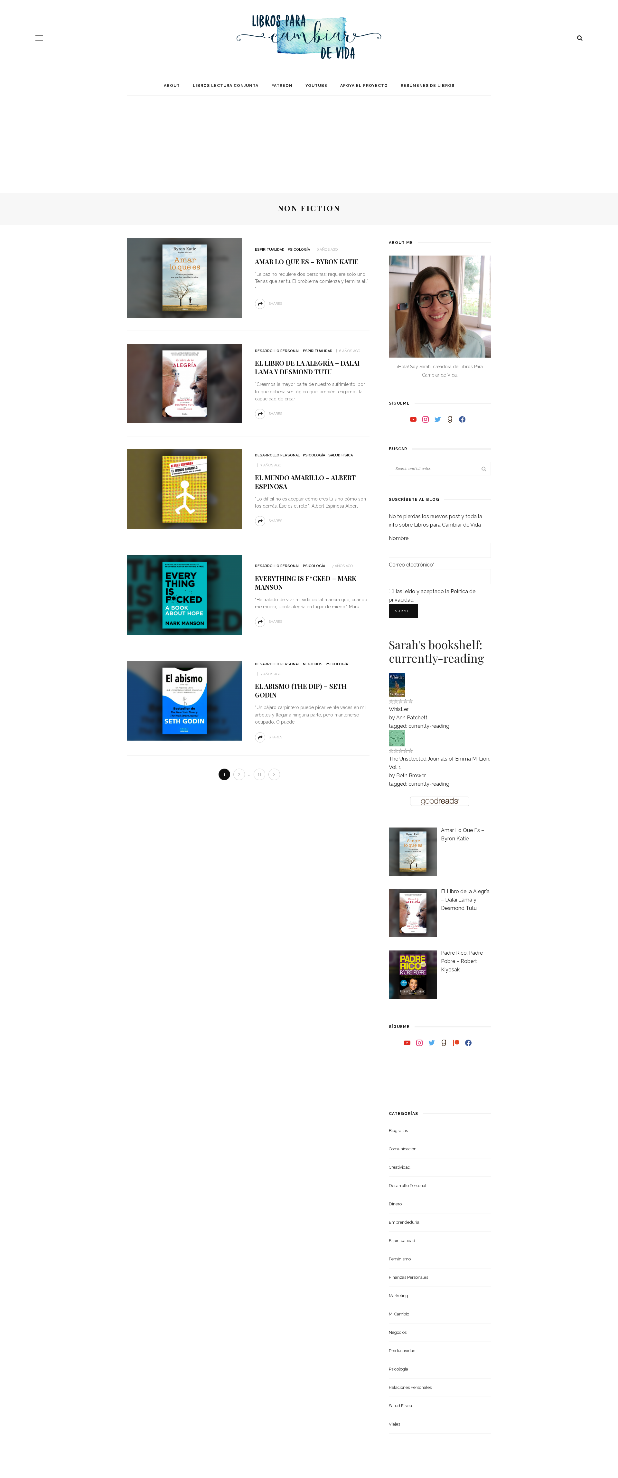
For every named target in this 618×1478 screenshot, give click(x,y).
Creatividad (399, 1167)
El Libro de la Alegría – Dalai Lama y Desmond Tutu (307, 367)
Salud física (340, 455)
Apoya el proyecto (364, 85)
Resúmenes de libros (427, 85)
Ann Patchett (411, 718)
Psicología (299, 250)
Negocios (313, 664)
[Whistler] (397, 684)
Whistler (398, 709)
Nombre (398, 538)
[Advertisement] (309, 138)
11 (259, 774)
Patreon (282, 85)
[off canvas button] (39, 38)
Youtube (316, 85)
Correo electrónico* (412, 565)
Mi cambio (399, 1314)
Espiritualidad (270, 250)
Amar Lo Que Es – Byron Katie (307, 261)
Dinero (395, 1204)
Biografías (398, 1130)
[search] (580, 38)
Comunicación (403, 1148)
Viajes (394, 1424)
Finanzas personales (408, 1277)
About (172, 85)
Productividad (402, 1350)
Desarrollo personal (277, 351)
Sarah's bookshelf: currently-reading (436, 651)
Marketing (398, 1295)
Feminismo (400, 1259)
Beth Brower (411, 775)
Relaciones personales (410, 1387)
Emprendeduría (404, 1222)
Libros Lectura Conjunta (225, 85)
